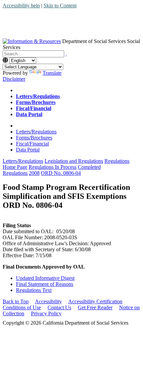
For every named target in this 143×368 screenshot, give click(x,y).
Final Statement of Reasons (44, 284)
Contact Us (59, 307)
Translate (52, 73)
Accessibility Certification (95, 301)
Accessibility (48, 301)
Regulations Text (34, 290)
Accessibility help (21, 5)
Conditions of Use (22, 307)
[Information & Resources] (32, 41)
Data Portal (28, 149)
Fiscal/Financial (32, 143)
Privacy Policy (46, 313)
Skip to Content (60, 5)
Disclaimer (14, 79)
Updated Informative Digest (45, 278)
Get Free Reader (95, 307)
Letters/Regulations (36, 131)
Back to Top (16, 301)
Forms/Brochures (34, 137)
